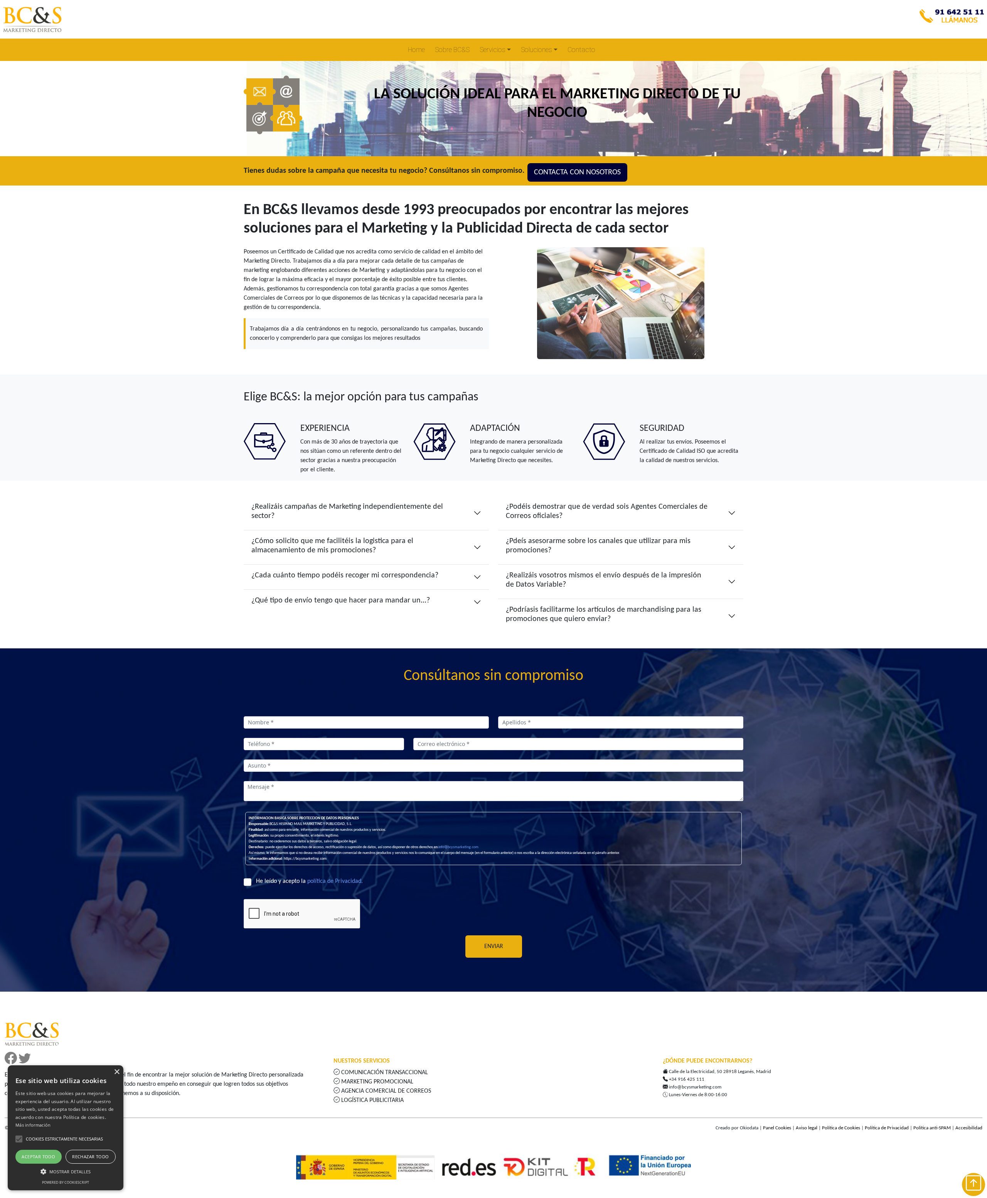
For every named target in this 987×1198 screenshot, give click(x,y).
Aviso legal (806, 1128)
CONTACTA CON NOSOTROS (577, 172)
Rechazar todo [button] (90, 1156)
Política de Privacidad (887, 1128)
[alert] (65, 1127)
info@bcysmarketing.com (458, 847)
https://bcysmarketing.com (305, 859)
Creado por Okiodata (737, 1128)
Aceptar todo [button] (38, 1156)
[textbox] (366, 722)
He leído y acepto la (309, 881)
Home (416, 50)
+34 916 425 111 (686, 1079)
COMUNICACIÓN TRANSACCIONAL (384, 1073)
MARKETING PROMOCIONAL (377, 1082)
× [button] (117, 1072)
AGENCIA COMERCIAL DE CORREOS (385, 1091)
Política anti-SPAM (932, 1128)
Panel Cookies (777, 1128)
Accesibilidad (968, 1128)
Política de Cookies (841, 1128)
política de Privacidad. (335, 881)
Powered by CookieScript (65, 1182)
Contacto (581, 50)
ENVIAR (493, 946)
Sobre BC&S (452, 50)
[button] (19, 1139)
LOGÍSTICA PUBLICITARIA (372, 1100)
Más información (33, 1125)
